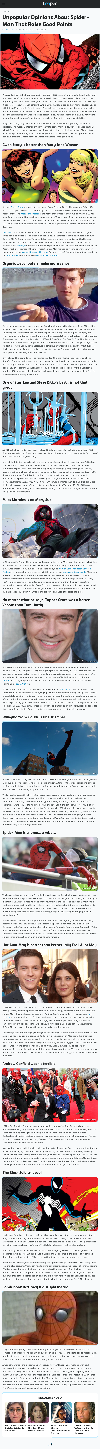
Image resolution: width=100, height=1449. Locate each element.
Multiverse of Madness (47, 255)
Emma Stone (17, 207)
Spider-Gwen (13, 255)
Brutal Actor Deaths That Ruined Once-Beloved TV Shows (36, 1428)
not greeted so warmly (74, 572)
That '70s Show (21, 683)
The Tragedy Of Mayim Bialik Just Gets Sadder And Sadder (15, 1428)
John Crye (9, 30)
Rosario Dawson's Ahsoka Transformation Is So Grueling (60, 1429)
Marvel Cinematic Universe (34, 252)
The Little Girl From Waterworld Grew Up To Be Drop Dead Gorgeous (83, 1429)
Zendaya (21, 245)
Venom (6, 680)
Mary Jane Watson (30, 213)
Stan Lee (6, 232)
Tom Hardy (65, 689)
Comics (5, 11)
